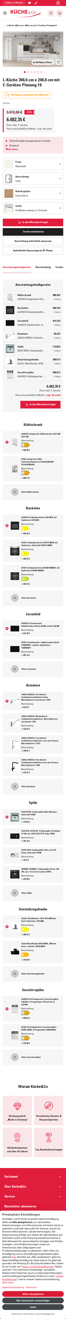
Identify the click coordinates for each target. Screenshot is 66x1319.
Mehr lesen (12, 149)
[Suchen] (51, 13)
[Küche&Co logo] (26, 13)
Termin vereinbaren (33, 232)
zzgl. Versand (44, 129)
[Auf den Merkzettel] (58, 62)
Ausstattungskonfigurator (17, 267)
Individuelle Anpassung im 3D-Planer (33, 251)
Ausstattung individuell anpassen (33, 241)
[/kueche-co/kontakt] (29, 3)
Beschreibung (43, 267)
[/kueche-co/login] (58, 3)
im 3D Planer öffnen (42, 62)
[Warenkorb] (59, 13)
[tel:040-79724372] (35, 3)
